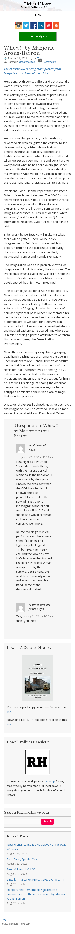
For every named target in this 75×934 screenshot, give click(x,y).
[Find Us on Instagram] (18, 25)
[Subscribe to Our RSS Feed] (56, 25)
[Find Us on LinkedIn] (41, 25)
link (9, 711)
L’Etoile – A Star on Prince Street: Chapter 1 (35, 879)
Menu (38, 15)
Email (5, 920)
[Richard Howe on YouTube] (48, 25)
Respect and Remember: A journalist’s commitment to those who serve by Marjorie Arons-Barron (37, 894)
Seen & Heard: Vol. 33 (21, 869)
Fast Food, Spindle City (22, 859)
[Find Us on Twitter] (26, 25)
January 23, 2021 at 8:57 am (38, 616)
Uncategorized (27, 62)
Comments (50, 62)
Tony (40, 58)
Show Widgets (37, 36)
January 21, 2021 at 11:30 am (37, 457)
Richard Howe (37, 4)
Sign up (50, 781)
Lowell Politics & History (37, 7)
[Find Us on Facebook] (33, 25)
